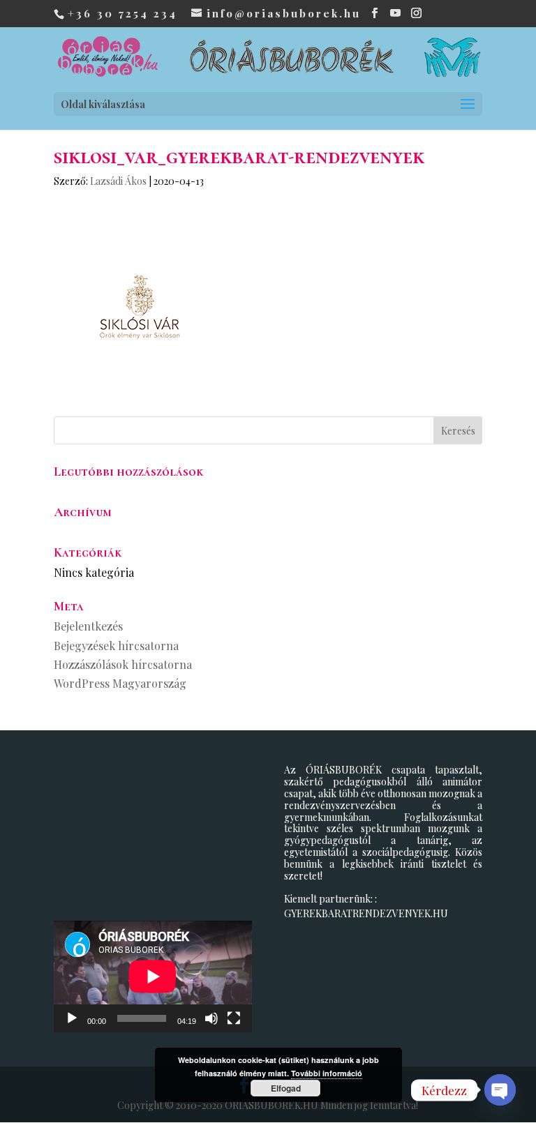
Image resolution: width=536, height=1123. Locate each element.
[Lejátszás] (72, 1018)
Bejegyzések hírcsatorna (116, 645)
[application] (153, 976)
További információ (326, 1073)
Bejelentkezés (88, 626)
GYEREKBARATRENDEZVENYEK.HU (366, 913)
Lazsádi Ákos (118, 181)
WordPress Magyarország (120, 683)
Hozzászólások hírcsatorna (123, 664)
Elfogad (286, 1088)
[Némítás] (211, 1018)
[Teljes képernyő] (234, 1018)
